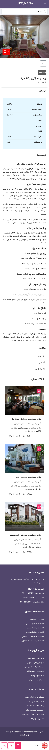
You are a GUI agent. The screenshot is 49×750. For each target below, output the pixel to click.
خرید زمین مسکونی (36, 679)
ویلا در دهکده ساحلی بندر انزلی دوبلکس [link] (25, 535)
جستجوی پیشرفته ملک (35, 710)
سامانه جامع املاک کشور (34, 697)
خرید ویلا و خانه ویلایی (35, 658)
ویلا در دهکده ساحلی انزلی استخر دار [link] (26, 419)
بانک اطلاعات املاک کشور (34, 705)
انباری (40, 356)
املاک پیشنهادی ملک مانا (34, 701)
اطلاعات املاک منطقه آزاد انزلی (32, 640)
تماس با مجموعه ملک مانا (34, 718)
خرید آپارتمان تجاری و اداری (34, 667)
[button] (43, 63)
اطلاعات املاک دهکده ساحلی (33, 636)
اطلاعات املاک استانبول (35, 632)
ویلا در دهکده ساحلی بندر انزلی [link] (28, 477)
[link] (24, 400)
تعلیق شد (42, 72)
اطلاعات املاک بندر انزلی (35, 623)
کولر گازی (38, 369)
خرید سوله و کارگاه (37, 675)
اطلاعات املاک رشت (36, 619)
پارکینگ (39, 362)
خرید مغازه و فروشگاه (35, 671)
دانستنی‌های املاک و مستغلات (32, 714)
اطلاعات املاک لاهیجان (35, 628)
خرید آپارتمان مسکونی (35, 662)
